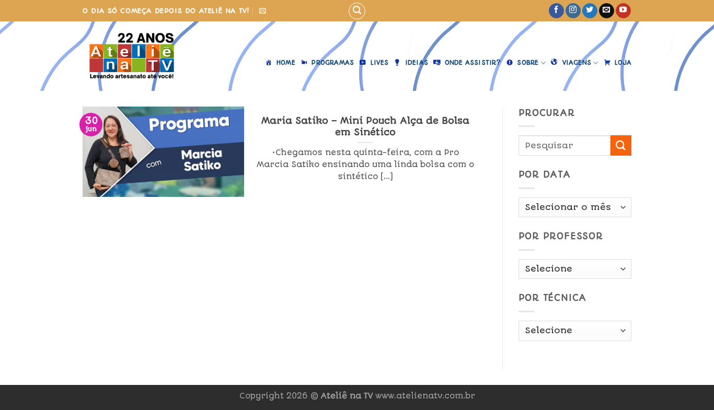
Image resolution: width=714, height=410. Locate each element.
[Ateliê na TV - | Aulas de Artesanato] (139, 56)
